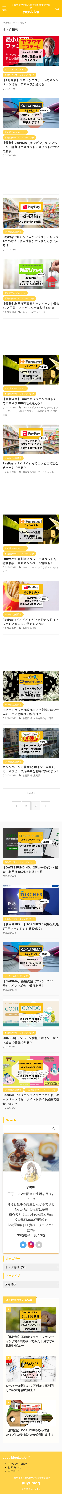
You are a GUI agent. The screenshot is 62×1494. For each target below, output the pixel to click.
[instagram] (31, 1244)
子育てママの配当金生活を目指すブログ (31, 1478)
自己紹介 (13, 1471)
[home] (38, 1244)
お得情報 (27, 718)
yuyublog (31, 11)
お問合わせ (15, 1467)
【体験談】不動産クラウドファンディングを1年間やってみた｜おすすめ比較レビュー (30, 1341)
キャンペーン (30, 567)
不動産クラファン (27, 411)
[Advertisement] (31, 179)
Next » (31, 793)
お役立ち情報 (30, 471)
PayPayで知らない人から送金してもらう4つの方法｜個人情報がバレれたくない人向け (30, 241)
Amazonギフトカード (34, 312)
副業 (51, 718)
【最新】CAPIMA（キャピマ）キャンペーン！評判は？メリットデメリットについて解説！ (31, 147)
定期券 (36, 775)
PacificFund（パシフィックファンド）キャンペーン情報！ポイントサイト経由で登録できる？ (31, 1099)
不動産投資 (43, 411)
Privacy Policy (17, 1463)
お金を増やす (40, 718)
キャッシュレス (46, 471)
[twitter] (23, 1244)
